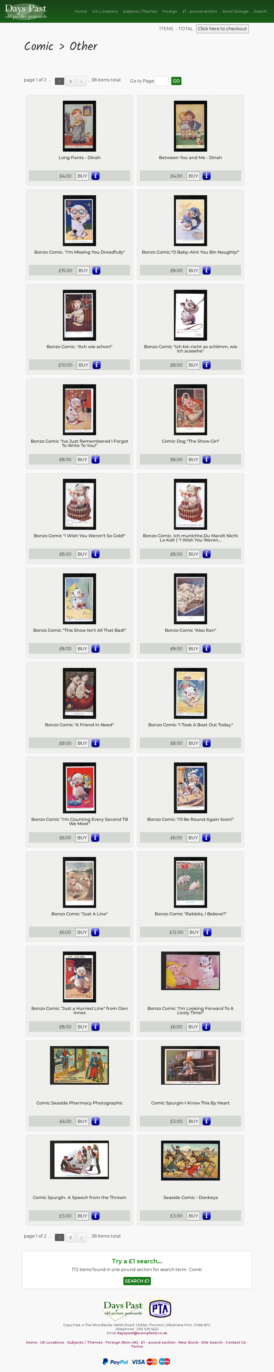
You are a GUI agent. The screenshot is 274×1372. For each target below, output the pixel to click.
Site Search (212, 1342)
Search (260, 11)
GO (176, 81)
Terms (137, 1346)
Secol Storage (235, 11)
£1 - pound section (199, 11)
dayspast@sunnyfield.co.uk (142, 1333)
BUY (82, 176)
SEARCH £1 (137, 1281)
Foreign (169, 11)
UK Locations (104, 11)
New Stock (188, 1342)
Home (81, 11)
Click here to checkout (222, 28)
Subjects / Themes (140, 11)
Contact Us (236, 1342)
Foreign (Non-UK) (122, 1342)
